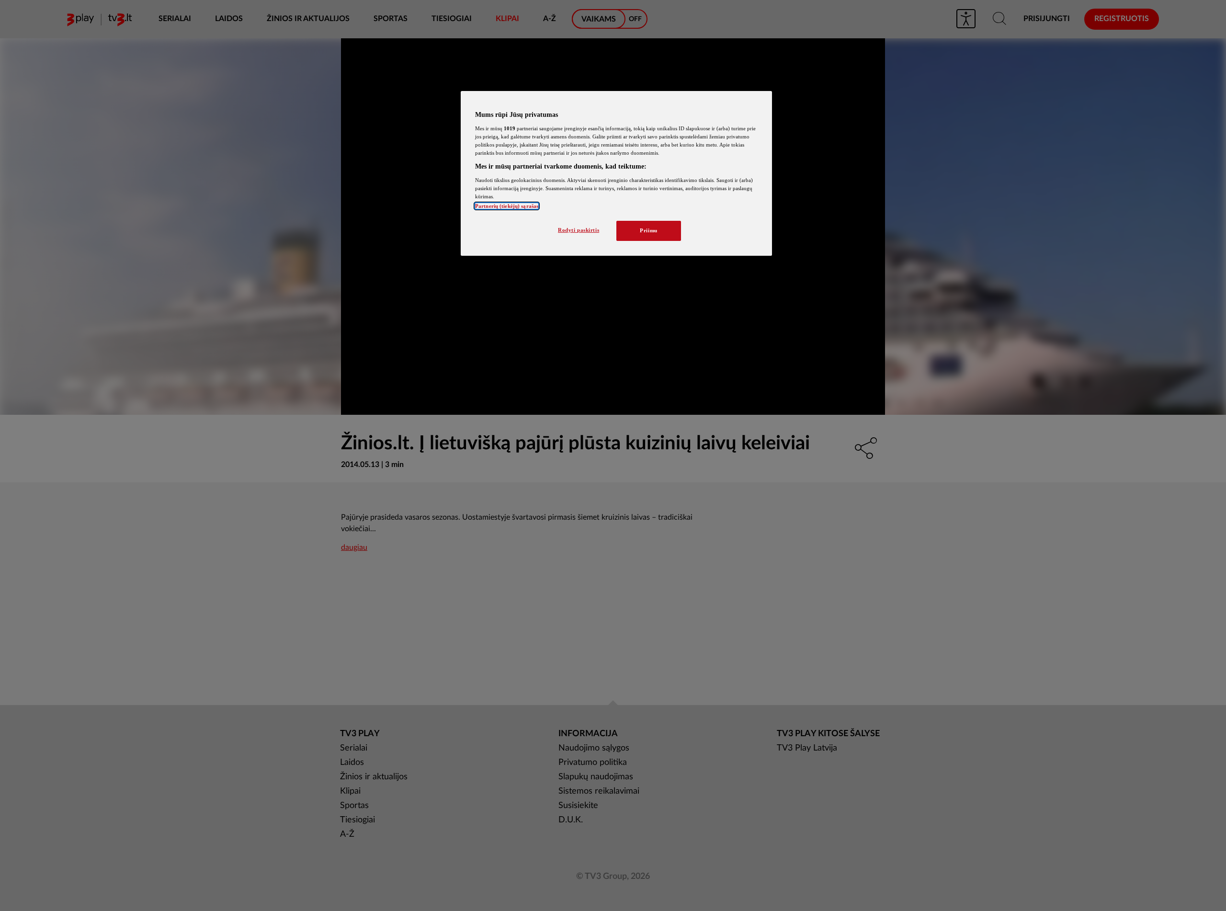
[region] (616, 173)
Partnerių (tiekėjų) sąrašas (506, 206)
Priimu (648, 230)
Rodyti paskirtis (578, 230)
